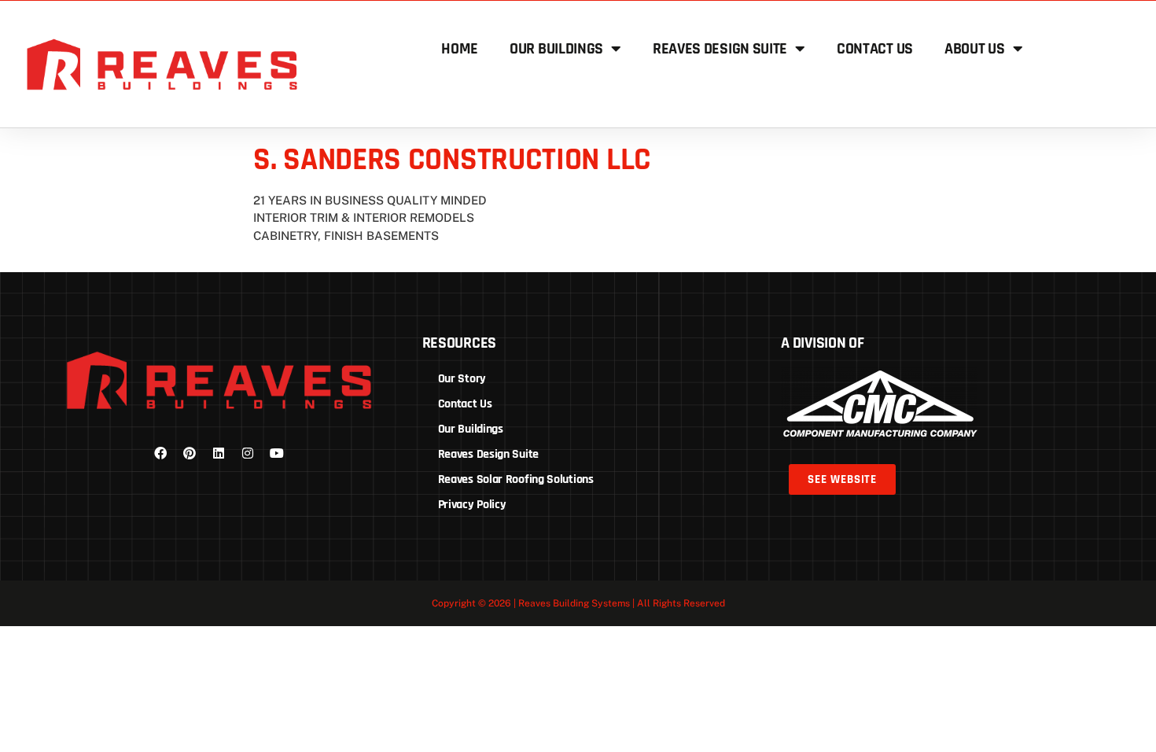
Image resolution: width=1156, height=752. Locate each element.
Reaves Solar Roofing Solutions (516, 479)
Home (459, 49)
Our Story (462, 378)
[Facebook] (160, 453)
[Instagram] (247, 453)
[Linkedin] (218, 453)
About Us (974, 49)
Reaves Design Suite (720, 49)
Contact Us (875, 49)
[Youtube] (276, 453)
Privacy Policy (472, 504)
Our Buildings (556, 49)
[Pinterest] (189, 453)
